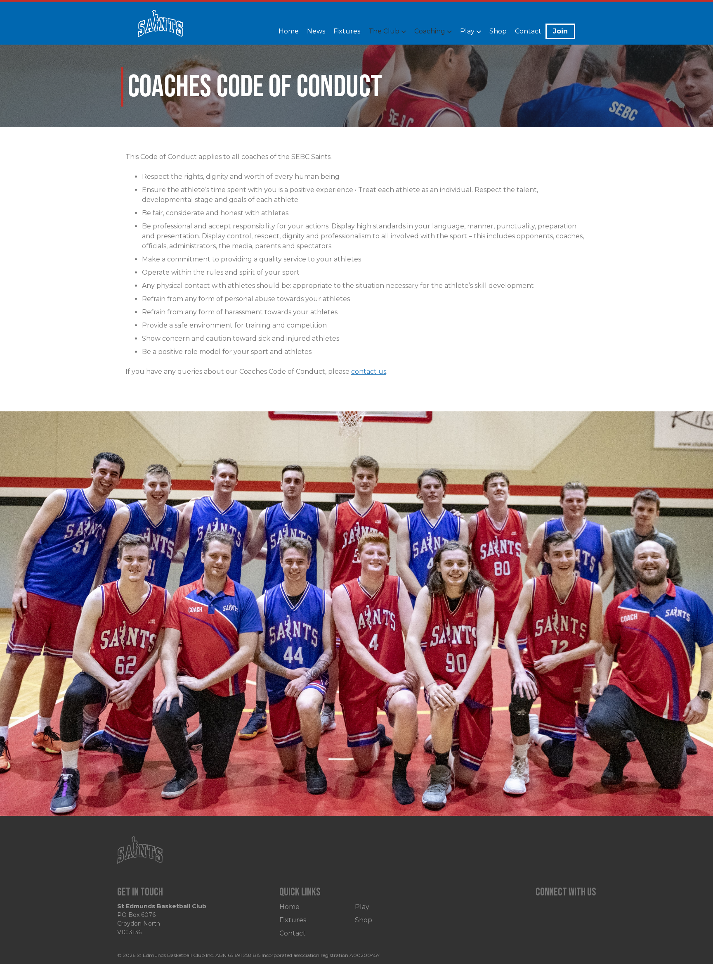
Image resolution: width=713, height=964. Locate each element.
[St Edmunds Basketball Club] (160, 28)
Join (560, 31)
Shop (498, 31)
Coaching (429, 31)
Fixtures (346, 31)
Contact (528, 31)
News (316, 31)
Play (467, 31)
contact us (368, 371)
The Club (383, 31)
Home (289, 31)
